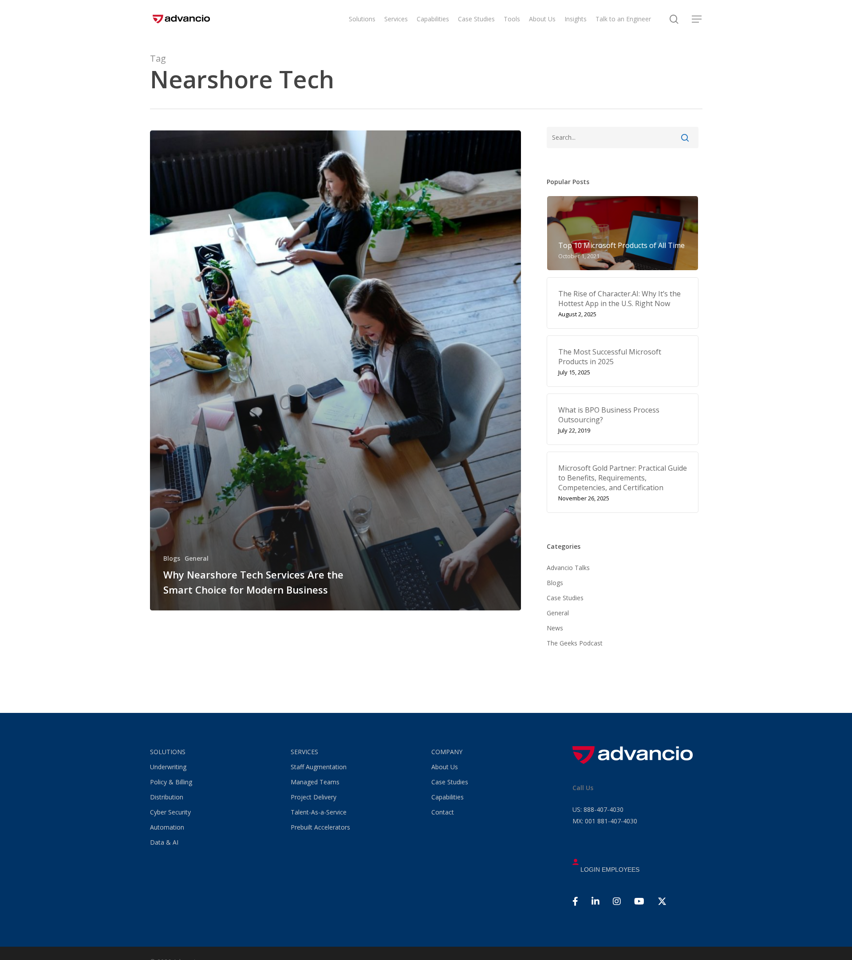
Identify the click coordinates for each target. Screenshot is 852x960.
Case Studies (565, 598)
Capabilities (447, 797)
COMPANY (446, 752)
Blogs (171, 558)
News (555, 628)
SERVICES (304, 752)
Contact (442, 812)
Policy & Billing (171, 782)
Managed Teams (315, 782)
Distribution (166, 797)
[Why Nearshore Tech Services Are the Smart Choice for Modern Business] (335, 370)
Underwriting (168, 767)
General (197, 558)
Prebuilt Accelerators (320, 827)
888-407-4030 (597, 809)
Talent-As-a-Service (319, 812)
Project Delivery (313, 797)
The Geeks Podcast (575, 643)
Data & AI (164, 842)
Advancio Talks (568, 567)
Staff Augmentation (319, 767)
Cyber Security (170, 812)
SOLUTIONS (167, 752)
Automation (167, 827)
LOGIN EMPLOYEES (609, 869)
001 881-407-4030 (604, 821)
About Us (444, 767)
